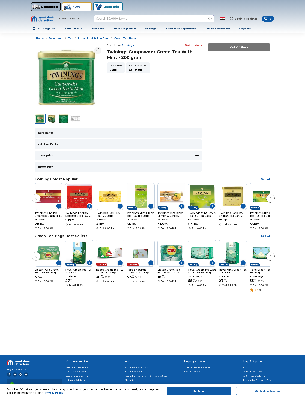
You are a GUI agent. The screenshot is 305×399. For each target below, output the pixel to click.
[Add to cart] (59, 206)
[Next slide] (267, 195)
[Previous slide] (32, 195)
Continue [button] (199, 391)
